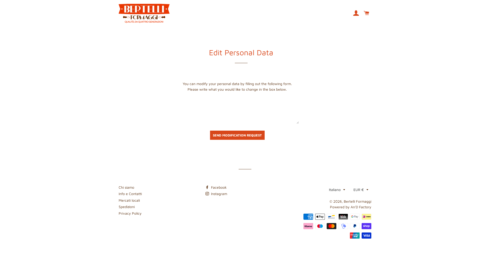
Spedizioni (127, 206)
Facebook (218, 187)
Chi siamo (126, 187)
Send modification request (237, 135)
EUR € (358, 189)
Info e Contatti (130, 193)
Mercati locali (129, 200)
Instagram (218, 193)
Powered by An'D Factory (350, 207)
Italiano (335, 189)
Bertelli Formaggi (357, 201)
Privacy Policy (130, 213)
